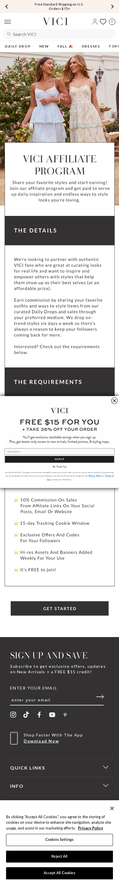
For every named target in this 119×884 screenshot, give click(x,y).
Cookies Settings (59, 840)
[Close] (112, 808)
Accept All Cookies (59, 873)
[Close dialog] (114, 401)
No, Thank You (59, 466)
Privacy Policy (90, 828)
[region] (59, 842)
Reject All (59, 856)
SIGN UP (59, 459)
